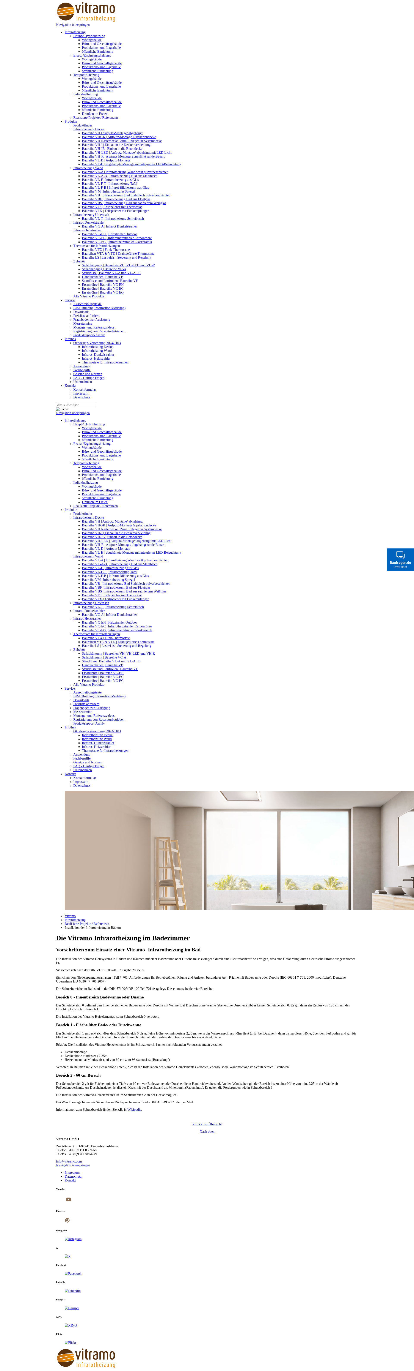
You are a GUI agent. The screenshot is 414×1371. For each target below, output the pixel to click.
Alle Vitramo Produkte (88, 296)
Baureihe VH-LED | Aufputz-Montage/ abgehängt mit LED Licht (126, 152)
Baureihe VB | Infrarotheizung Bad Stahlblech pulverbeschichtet (125, 195)
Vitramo (70, 916)
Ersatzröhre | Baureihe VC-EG (103, 292)
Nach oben (207, 1131)
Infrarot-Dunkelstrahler (89, 222)
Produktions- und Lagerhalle (101, 47)
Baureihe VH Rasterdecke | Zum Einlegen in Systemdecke (122, 141)
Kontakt (70, 385)
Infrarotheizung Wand (88, 168)
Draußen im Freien (95, 113)
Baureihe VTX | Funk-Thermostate (106, 249)
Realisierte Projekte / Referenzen (95, 117)
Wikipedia (134, 1109)
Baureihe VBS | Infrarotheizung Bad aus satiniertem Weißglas (124, 203)
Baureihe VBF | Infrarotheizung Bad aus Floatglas (116, 199)
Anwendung (81, 366)
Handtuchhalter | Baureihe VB (102, 277)
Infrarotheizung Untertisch (91, 214)
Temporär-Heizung (86, 75)
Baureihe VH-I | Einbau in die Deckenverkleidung (116, 145)
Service (70, 300)
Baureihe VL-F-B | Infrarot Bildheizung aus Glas (115, 187)
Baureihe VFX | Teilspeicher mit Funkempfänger (115, 211)
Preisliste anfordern (86, 315)
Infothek (70, 339)
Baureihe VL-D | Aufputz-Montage (106, 160)
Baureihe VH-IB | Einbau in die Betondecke (112, 148)
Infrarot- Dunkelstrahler (98, 354)
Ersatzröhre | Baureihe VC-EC (103, 288)
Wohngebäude (92, 40)
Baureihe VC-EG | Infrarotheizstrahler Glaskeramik (117, 242)
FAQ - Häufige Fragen (88, 378)
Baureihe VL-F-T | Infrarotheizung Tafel (109, 183)
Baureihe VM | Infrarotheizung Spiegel (108, 191)
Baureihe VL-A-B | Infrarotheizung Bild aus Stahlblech (119, 176)
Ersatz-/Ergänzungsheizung (92, 55)
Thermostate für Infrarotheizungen (96, 246)
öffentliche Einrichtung (97, 51)
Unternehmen (82, 382)
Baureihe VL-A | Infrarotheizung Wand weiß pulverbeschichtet (125, 172)
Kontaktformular (84, 389)
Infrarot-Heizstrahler (87, 230)
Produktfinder (82, 125)
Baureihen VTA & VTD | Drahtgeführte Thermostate (118, 253)
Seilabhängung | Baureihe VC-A (104, 269)
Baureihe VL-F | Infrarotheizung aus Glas (110, 180)
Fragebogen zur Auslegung (91, 319)
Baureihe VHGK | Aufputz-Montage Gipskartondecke (119, 137)
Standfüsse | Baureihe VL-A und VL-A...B (111, 273)
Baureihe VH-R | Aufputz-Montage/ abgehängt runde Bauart (123, 156)
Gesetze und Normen (87, 374)
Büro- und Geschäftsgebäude (102, 44)
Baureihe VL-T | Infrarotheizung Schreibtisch (113, 218)
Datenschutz (81, 397)
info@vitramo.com (69, 1161)
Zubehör (79, 261)
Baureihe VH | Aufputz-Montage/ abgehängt (112, 133)
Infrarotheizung (75, 32)
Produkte (71, 121)
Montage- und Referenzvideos (93, 327)
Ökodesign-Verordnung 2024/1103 (97, 343)
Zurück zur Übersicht (207, 1124)
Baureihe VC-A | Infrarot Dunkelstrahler (109, 226)
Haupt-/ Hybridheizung (89, 36)
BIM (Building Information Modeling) (99, 308)
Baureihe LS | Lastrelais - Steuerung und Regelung (116, 257)
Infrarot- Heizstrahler (96, 358)
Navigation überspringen (73, 25)
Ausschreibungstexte (87, 304)
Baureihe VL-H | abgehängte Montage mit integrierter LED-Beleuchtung (131, 164)
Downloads (81, 312)
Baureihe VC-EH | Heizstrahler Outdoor (109, 234)
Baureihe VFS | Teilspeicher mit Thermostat (112, 207)
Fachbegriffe (82, 370)
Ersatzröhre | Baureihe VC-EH (103, 284)
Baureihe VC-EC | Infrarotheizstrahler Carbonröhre (117, 238)
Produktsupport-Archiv (89, 335)
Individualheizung (85, 94)
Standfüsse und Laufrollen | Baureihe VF (110, 281)
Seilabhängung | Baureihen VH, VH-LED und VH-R (118, 265)
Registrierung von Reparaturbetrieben (98, 331)
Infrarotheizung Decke (88, 129)
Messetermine (82, 323)
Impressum (80, 393)
